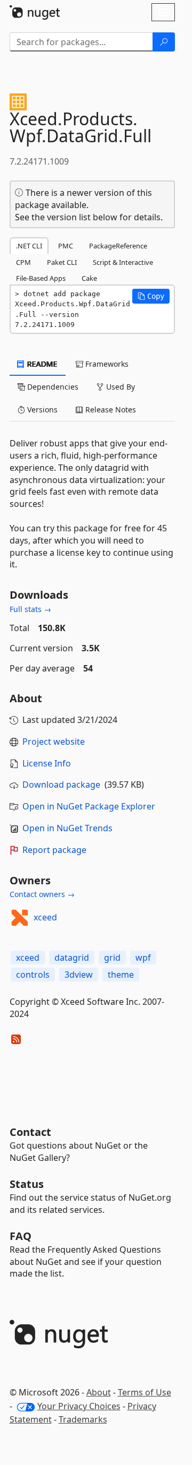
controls (33, 974)
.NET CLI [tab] (29, 246)
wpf (143, 957)
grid (112, 957)
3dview (79, 974)
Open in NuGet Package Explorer (88, 806)
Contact (30, 1132)
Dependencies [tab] (51, 387)
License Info (46, 763)
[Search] (164, 41)
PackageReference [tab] (118, 246)
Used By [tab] (119, 387)
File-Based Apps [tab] (41, 278)
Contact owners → (42, 894)
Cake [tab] (89, 278)
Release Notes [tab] (109, 409)
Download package (61, 784)
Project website (53, 741)
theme (121, 974)
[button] (151, 296)
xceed (45, 917)
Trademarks (83, 1419)
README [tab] (41, 364)
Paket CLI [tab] (62, 262)
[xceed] (19, 917)
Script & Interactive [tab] (123, 262)
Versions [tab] (41, 409)
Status (27, 1184)
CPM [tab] (23, 262)
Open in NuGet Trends (67, 828)
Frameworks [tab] (106, 364)
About (98, 1392)
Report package (54, 850)
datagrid (71, 957)
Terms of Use (144, 1392)
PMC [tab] (65, 246)
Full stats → (30, 609)
